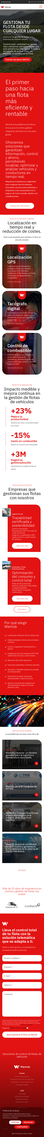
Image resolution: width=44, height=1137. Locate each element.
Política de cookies (22, 1099)
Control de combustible (19, 348)
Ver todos (22, 609)
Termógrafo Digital (22, 1085)
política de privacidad (18, 1028)
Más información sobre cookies (22, 1133)
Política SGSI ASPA (22, 1102)
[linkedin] (43, 1)
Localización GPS (19, 259)
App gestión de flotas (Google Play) (22, 1079)
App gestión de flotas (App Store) (22, 1082)
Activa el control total (14, 282)
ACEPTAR (15, 1122)
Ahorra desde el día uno (15, 368)
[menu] (41, 7)
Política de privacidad (22, 1096)
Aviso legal (22, 1094)
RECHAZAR (28, 1122)
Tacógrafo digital (17, 306)
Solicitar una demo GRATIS (17, 59)
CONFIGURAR (22, 1127)
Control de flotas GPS (22, 1076)
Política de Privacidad (27, 1024)
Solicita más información (20, 206)
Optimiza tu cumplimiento (15, 324)
